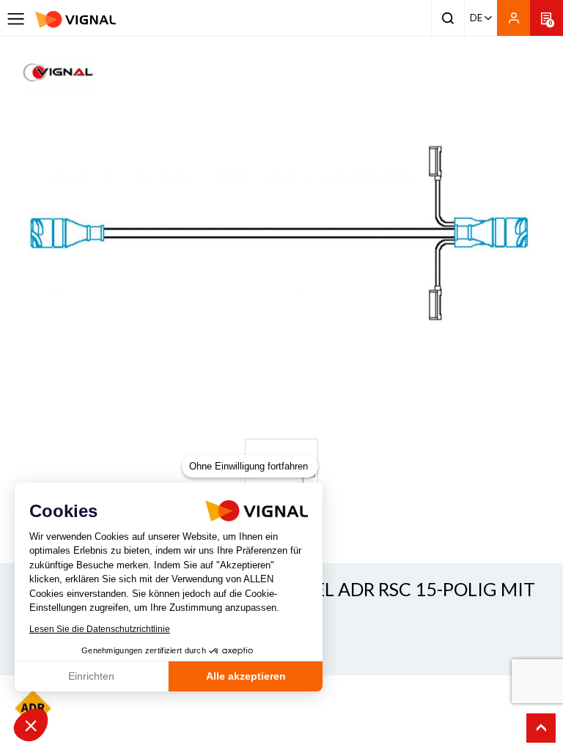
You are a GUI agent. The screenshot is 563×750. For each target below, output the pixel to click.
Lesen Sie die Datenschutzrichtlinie (99, 629)
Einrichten (91, 676)
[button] (30, 725)
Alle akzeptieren (246, 676)
